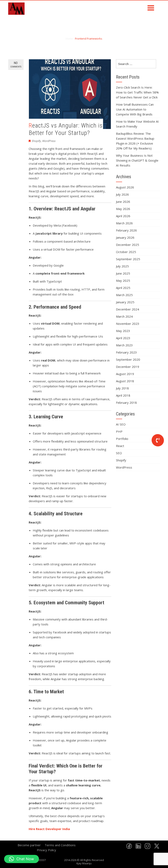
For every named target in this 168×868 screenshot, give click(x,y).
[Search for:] (136, 63)
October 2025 (126, 252)
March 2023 (124, 345)
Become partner (29, 845)
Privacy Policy (46, 850)
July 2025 (122, 266)
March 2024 (124, 316)
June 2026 (123, 202)
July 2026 (122, 194)
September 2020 (128, 359)
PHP (119, 431)
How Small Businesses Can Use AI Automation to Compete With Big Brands (135, 109)
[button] (21, 859)
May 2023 (123, 331)
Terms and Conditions (60, 845)
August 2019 (125, 374)
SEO (119, 453)
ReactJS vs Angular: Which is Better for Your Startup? (66, 129)
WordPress (48, 141)
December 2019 (127, 367)
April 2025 (123, 288)
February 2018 (126, 402)
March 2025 (124, 295)
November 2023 (127, 324)
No (15, 64)
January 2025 (125, 302)
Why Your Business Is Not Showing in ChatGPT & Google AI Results (137, 160)
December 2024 (127, 309)
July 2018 (122, 388)
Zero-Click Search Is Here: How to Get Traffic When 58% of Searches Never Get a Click (137, 92)
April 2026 (123, 216)
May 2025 (123, 280)
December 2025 (127, 245)
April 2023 (123, 338)
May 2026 (123, 209)
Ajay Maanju (84, 863)
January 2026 (125, 237)
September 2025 (128, 259)
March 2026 (124, 223)
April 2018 (123, 395)
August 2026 (125, 187)
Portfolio (122, 439)
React (120, 446)
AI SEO (121, 424)
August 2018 (125, 381)
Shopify (36, 141)
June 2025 (123, 273)
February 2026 (126, 230)
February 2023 (126, 352)
